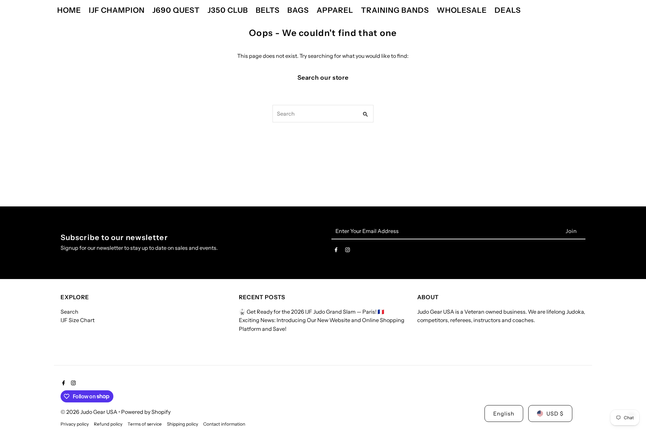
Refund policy (108, 424)
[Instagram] (347, 251)
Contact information (224, 424)
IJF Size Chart (78, 320)
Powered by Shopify (146, 411)
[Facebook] (336, 251)
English (503, 413)
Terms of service (145, 424)
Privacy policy (75, 424)
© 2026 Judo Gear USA (89, 411)
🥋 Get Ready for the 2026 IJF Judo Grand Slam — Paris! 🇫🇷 (311, 311)
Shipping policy (182, 424)
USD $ (555, 413)
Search (69, 311)
